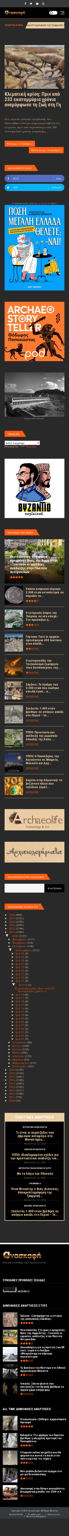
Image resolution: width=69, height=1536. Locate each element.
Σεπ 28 (20, 960)
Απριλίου (18, 1056)
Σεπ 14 (20, 1008)
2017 (12, 1076)
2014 (12, 1087)
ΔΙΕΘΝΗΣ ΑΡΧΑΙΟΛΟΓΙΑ (35, 1206)
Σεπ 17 (20, 998)
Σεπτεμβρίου (24, 950)
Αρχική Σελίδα (16, 1514)
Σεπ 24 (20, 970)
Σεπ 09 (20, 1018)
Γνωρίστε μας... (35, 1514)
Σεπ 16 (20, 1001)
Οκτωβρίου (19, 946)
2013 (12, 1090)
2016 (12, 1080)
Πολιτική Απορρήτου (36, 1516)
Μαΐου (16, 1052)
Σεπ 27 (20, 964)
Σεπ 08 (20, 1022)
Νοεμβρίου (19, 942)
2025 (12, 918)
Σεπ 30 (20, 953)
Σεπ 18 (20, 994)
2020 (15, 936)
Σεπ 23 (20, 974)
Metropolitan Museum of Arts (35, 1168)
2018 (12, 1073)
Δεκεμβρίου (20, 939)
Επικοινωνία (54, 1514)
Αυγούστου (19, 1042)
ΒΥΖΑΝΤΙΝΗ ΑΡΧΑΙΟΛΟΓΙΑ (35, 1127)
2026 (12, 915)
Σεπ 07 (20, 1025)
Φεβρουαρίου (21, 1063)
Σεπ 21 (20, 981)
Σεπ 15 (20, 1004)
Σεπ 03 (20, 1032)
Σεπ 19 (23, 985)
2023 (12, 925)
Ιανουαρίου (20, 1066)
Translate (31, 446)
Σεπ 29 (20, 957)
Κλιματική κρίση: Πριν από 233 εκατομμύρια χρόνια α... (35, 989)
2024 (12, 921)
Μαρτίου (18, 1059)
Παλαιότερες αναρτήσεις (46, 150)
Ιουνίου (17, 1049)
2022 (12, 928)
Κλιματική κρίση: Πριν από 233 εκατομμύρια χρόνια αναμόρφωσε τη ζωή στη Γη (33, 99)
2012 (12, 1093)
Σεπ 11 (20, 1011)
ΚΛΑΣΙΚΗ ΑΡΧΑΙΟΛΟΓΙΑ (35, 1149)
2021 (12, 932)
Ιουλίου (17, 1046)
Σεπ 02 (20, 1035)
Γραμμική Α (35, 1184)
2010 (12, 1100)
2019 (12, 1069)
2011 (12, 1097)
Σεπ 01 (20, 1039)
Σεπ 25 (20, 967)
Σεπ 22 (20, 977)
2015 (12, 1083)
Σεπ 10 (20, 1015)
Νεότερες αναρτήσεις (20, 143)
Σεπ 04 (20, 1028)
